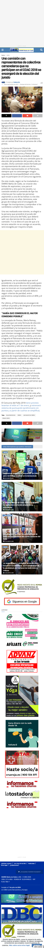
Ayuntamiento (10, 415)
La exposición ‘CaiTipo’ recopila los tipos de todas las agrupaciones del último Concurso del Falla (21, 536)
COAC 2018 (6, 418)
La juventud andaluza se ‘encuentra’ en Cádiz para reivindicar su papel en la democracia (21, 474)
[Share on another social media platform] (37, 115)
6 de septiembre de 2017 (11, 84)
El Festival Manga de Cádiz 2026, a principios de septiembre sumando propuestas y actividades (21, 505)
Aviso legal (4, 865)
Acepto (37, 945)
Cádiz (8, 55)
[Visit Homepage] (22, 50)
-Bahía (5, 452)
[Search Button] (41, 50)
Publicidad (31, 863)
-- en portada (7, 515)
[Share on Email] (27, 115)
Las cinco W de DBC (20, 863)
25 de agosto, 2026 (9, 509)
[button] (29, 872)
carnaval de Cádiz (29, 415)
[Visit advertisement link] (22, 435)
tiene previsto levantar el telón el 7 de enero (20, 404)
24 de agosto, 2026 (9, 573)
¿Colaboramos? (14, 865)
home (3, 55)
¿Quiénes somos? (6, 863)
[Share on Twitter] (6, 115)
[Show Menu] (2, 50)
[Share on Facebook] (17, 115)
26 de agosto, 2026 (8, 478)
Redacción (17, 82)
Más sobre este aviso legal (19, 945)
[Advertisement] (22, 22)
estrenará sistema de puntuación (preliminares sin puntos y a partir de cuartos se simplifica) (21, 408)
